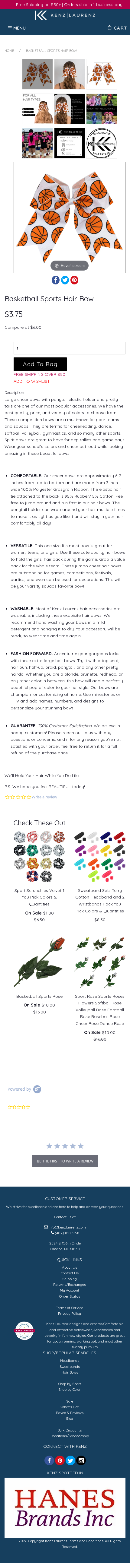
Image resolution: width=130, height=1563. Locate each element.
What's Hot (69, 1407)
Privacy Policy (69, 1313)
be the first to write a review (65, 1161)
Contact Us (70, 1273)
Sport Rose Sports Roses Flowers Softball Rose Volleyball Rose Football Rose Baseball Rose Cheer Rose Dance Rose (100, 1010)
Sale (69, 1401)
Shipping (69, 1278)
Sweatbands (70, 1366)
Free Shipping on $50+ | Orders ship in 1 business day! (69, 4)
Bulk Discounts (69, 1430)
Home (9, 51)
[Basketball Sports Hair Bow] (37, 74)
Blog (69, 1418)
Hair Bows (69, 1372)
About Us (69, 1267)
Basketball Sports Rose (39, 996)
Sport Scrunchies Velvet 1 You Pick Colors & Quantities (39, 897)
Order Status (69, 1296)
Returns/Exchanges (69, 1284)
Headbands (69, 1360)
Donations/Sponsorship (69, 1436)
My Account (69, 1290)
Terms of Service (69, 1307)
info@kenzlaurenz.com (67, 1227)
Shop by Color (69, 1389)
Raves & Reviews (69, 1412)
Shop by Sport (69, 1383)
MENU (19, 28)
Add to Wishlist (32, 381)
